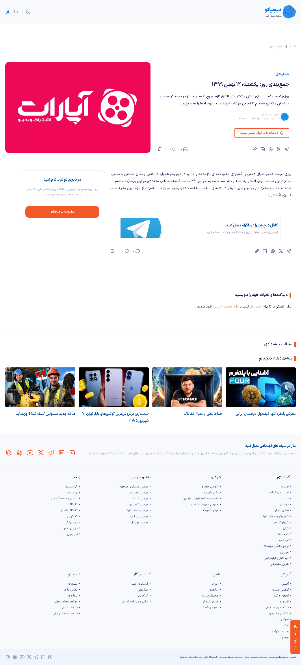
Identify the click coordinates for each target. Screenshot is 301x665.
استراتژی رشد (140, 584)
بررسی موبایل (139, 522)
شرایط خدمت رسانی (65, 613)
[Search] (16, 12)
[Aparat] (19, 452)
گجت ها (283, 534)
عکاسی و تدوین (278, 613)
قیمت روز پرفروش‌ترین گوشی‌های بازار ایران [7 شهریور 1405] (115, 417)
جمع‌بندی (276, 46)
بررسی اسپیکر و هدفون (133, 486)
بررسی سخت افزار (137, 510)
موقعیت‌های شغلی (66, 601)
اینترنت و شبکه (279, 492)
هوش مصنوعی (279, 564)
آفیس (285, 584)
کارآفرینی (142, 595)
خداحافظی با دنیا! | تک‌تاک (203, 414)
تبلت (286, 498)
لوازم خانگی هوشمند (276, 546)
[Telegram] (51, 452)
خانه (293, 46)
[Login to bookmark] (159, 149)
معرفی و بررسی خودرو (204, 504)
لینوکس (284, 619)
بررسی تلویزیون (138, 504)
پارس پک (203, 657)
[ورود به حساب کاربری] (8, 12)
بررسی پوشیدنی (138, 492)
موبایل (284, 552)
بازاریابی (143, 589)
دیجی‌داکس (70, 528)
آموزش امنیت (280, 589)
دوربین (284, 504)
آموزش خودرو (210, 486)
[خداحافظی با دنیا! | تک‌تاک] (187, 387)
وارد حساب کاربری (225, 306)
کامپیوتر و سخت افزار (275, 516)
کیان (286, 528)
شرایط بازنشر (70, 607)
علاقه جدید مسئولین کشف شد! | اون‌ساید (45, 414)
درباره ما (72, 595)
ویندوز (285, 637)
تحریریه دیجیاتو (270, 115)
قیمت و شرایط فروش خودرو (200, 498)
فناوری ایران (281, 510)
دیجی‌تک (72, 522)
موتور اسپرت (210, 510)
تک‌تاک (73, 504)
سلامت (214, 589)
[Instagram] (72, 452)
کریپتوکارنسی (281, 522)
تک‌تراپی (72, 516)
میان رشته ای (210, 601)
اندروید (284, 601)
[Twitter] (40, 452)
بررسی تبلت (141, 498)
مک (286, 625)
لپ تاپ (284, 540)
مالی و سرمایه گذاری (135, 601)
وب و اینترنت (280, 631)
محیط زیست (210, 595)
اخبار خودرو (211, 492)
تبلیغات (73, 584)
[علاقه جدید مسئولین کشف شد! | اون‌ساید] (40, 387)
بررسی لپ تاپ (139, 516)
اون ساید (72, 492)
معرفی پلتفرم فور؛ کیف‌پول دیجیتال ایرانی (266, 414)
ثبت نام (255, 306)
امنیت (285, 486)
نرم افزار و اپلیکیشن (276, 558)
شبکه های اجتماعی (277, 607)
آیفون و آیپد (281, 595)
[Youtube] (29, 452)
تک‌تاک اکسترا (69, 510)
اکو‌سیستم (71, 486)
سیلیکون (72, 534)
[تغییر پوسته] (28, 12)
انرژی (215, 584)
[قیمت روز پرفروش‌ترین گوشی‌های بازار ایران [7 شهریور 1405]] (114, 387)
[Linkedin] (61, 452)
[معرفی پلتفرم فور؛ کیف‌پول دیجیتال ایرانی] (261, 387)
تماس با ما (71, 589)
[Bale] (8, 452)
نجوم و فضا (210, 607)
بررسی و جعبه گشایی (64, 498)
